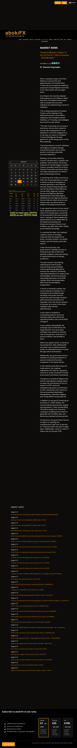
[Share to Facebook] (52, 63)
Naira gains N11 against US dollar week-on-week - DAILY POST (28, 654)
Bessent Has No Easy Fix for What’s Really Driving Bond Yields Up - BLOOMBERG (33, 611)
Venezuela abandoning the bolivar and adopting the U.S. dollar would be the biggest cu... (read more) (40, 600)
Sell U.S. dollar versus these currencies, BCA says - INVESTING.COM (30, 606)
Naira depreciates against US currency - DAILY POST (25, 579)
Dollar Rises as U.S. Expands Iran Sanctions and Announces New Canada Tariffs (33, 552)
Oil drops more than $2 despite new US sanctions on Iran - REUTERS (30, 557)
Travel (51, 39)
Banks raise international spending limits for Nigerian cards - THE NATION (32, 595)
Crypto (31, 39)
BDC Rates (37, 39)
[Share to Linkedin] (54, 63)
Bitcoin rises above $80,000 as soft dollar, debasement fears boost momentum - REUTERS (36, 536)
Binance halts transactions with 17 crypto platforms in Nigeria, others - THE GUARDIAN (35, 638)
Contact (69, 39)
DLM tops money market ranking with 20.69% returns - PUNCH (28, 520)
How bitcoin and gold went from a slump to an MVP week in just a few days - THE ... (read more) (38, 627)
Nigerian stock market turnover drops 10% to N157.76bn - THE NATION (31, 643)
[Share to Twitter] (59, 63)
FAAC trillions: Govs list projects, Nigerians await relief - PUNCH (29, 649)
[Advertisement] (38, 15)
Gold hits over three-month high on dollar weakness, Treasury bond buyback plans (34, 514)
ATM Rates (25, 39)
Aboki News (44, 39)
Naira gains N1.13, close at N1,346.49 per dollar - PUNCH (27, 665)
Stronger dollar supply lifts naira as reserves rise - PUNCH (27, 590)
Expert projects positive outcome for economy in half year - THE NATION (31, 660)
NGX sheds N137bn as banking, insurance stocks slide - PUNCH (29, 531)
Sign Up (58, 2)
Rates (20, 39)
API (65, 39)
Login (64, 2)
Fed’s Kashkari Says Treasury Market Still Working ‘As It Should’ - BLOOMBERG (32, 617)
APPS (61, 39)
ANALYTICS (56, 39)
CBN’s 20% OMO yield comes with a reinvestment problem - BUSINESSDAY (32, 584)
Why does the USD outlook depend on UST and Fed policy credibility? (30, 622)
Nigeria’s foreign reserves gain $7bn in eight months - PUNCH (28, 525)
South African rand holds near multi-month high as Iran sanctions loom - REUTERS (34, 547)
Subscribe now (8, 744)
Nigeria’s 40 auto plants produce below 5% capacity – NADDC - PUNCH (31, 670)
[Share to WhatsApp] (57, 63)
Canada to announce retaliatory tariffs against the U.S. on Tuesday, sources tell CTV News (36, 574)
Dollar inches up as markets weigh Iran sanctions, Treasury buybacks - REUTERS (33, 541)
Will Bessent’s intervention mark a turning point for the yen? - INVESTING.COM (33, 633)
